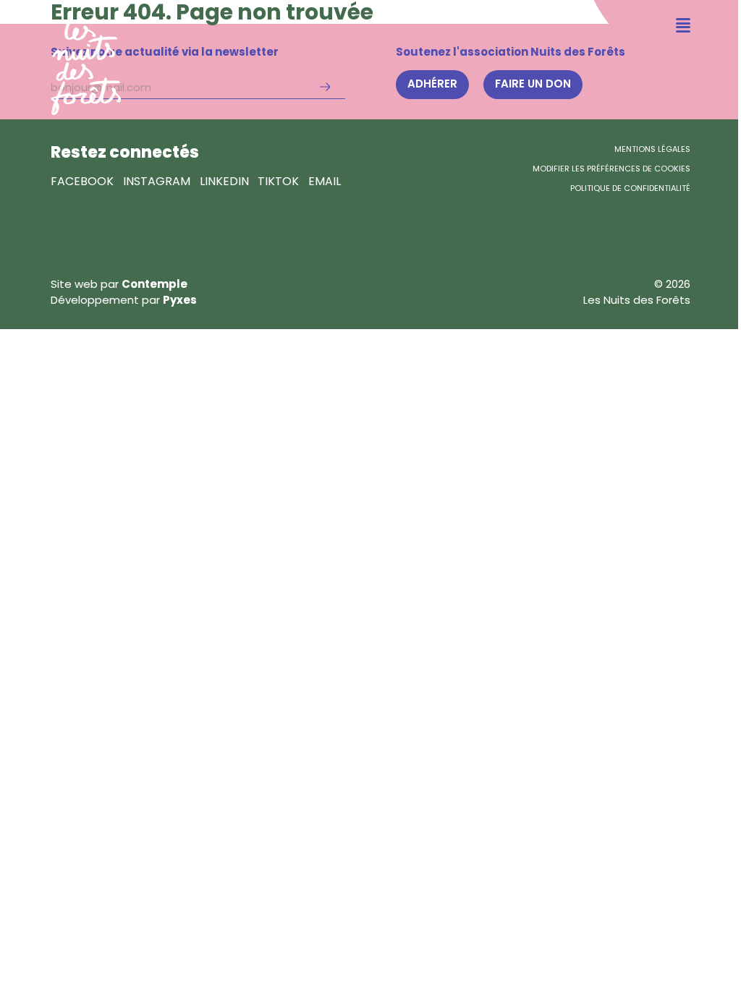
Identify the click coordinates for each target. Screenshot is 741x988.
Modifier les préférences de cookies (611, 168)
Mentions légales (652, 149)
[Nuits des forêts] (61, 57)
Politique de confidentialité (630, 188)
